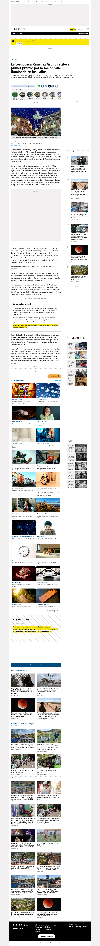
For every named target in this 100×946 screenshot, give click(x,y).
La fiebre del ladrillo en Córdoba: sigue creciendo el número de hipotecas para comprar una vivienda (47, 690)
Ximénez (25, 371)
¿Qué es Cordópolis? (44, 942)
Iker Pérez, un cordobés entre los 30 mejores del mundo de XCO (22, 867)
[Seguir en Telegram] (76, 926)
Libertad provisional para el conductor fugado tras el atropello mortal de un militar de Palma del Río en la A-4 (79, 237)
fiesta (30, 371)
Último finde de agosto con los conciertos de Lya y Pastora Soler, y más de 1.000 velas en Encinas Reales (23, 845)
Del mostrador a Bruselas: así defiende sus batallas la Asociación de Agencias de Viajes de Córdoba (71, 372)
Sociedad (13, 371)
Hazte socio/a (73, 29)
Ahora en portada (16, 778)
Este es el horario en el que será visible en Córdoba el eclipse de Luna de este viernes (21, 714)
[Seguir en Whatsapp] (85, 926)
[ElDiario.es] (83, 33)
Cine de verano (48, 1)
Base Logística (43, 1)
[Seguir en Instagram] (78, 926)
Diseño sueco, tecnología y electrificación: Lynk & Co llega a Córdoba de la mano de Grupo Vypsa (71, 363)
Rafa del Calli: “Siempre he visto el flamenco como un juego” (71, 448)
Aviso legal (52, 942)
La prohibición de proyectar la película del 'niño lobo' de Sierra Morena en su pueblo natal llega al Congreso (22, 690)
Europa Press (14, 718)
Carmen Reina (14, 695)
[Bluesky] (46, 86)
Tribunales (34, 1)
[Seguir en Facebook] (74, 926)
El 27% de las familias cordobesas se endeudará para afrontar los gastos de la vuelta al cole (22, 770)
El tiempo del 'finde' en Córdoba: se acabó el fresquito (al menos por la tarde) (48, 797)
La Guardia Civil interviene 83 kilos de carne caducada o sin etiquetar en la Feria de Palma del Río (79, 215)
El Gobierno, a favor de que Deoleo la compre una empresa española (22, 913)
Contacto (58, 942)
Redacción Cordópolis (16, 142)
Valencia (38, 371)
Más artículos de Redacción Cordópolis (22, 724)
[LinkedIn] (52, 86)
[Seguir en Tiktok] (83, 926)
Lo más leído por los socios (19, 670)
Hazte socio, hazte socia (24, 637)
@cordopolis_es (16, 145)
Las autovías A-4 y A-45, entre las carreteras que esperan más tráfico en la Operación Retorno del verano (22, 745)
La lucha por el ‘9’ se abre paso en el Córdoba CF (48, 844)
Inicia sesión (80, 29)
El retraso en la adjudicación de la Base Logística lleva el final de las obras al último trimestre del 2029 (22, 797)
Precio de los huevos (24, 1)
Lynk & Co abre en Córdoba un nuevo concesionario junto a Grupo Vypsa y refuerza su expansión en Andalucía (71, 346)
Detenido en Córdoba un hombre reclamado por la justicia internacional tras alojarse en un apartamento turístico (78, 170)
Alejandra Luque (15, 825)
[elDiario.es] (22, 928)
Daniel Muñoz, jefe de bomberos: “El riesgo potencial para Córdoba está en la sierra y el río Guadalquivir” (71, 457)
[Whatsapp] (39, 86)
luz (34, 371)
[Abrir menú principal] (88, 29)
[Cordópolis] (22, 925)
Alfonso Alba (40, 695)
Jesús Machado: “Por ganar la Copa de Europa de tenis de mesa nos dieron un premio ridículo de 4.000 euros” (71, 475)
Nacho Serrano (40, 847)
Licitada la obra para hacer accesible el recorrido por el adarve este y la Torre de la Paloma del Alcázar (48, 868)
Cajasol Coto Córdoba (60, 1)
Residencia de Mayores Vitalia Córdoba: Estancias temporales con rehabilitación (71, 355)
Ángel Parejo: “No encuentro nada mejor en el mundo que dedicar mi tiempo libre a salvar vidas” (71, 484)
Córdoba (19, 371)
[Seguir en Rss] (87, 926)
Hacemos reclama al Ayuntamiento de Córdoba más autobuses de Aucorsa (48, 770)
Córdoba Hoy (17, 34)
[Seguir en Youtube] (80, 926)
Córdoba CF (54, 1)
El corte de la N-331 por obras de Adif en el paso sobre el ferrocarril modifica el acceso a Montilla (48, 891)
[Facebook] (42, 86)
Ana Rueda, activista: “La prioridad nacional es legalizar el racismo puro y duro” (71, 466)
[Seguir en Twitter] (72, 926)
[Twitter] (49, 86)
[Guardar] (56, 86)
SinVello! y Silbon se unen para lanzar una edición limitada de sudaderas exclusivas (70, 381)
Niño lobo (38, 1)
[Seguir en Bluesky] (70, 926)
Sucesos (29, 1)
